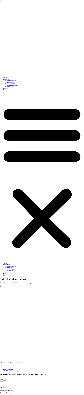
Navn (1, 378)
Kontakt (5, 88)
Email (1, 379)
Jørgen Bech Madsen (12, 85)
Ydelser (5, 77)
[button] (42, 176)
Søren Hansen (10, 86)
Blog (4, 89)
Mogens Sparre (10, 82)
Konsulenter (6, 79)
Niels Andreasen (11, 83)
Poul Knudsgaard (11, 80)
